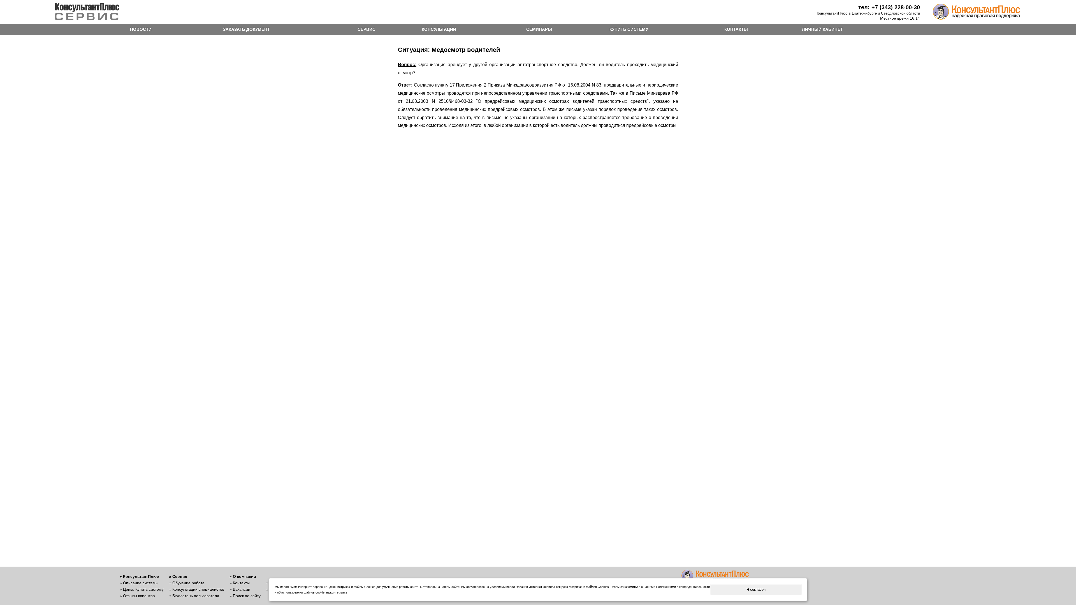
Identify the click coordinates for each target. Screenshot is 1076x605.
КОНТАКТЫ (736, 29)
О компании (244, 576)
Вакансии (241, 589)
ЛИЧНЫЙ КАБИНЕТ (822, 29)
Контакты (241, 583)
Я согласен (756, 589)
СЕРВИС (366, 29)
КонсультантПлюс (141, 576)
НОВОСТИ (141, 29)
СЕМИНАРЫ (539, 29)
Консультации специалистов (198, 589)
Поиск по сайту (247, 596)
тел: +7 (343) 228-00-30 (889, 7)
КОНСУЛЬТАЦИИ (439, 29)
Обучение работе (188, 583)
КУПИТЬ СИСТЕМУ (628, 29)
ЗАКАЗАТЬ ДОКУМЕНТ (246, 29)
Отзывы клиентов (139, 596)
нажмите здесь (336, 592)
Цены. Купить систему (143, 589)
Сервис (179, 576)
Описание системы (140, 583)
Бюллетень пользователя (195, 596)
